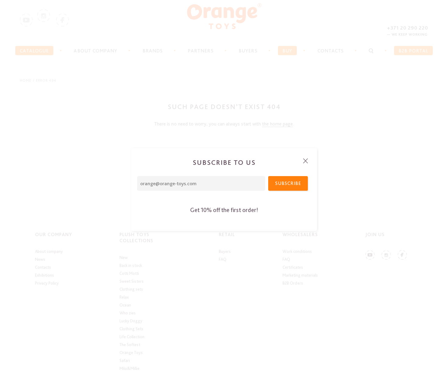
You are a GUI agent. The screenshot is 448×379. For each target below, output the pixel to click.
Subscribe (288, 183)
